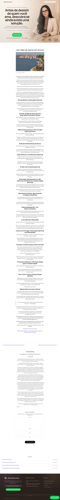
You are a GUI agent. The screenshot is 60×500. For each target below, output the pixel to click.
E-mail (30, 432)
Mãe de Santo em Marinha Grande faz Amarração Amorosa (13, 344)
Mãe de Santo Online (13, 478)
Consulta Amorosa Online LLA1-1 (9, 462)
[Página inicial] (5, 478)
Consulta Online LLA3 (7, 459)
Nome (30, 428)
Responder (18, 406)
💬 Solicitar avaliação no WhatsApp (13, 489)
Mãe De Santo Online (8, 2)
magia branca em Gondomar (30, 332)
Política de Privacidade (47, 487)
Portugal (23, 72)
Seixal (33, 137)
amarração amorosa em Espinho (35, 331)
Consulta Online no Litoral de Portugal (10, 465)
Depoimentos (46, 485)
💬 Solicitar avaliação (17, 34)
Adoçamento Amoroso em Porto (30, 328)
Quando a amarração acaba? (48, 483)
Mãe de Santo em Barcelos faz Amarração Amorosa (47, 344)
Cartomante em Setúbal (22, 331)
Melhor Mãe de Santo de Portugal (49, 481)
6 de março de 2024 (30, 356)
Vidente (20, 72)
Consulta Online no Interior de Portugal (10, 468)
